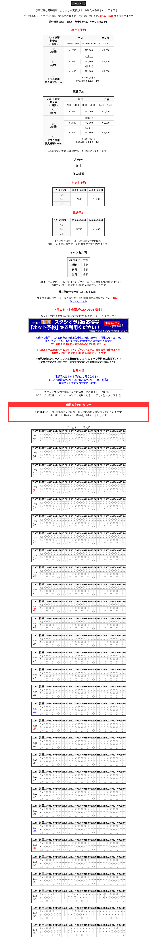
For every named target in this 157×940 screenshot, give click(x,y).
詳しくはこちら (78, 301)
